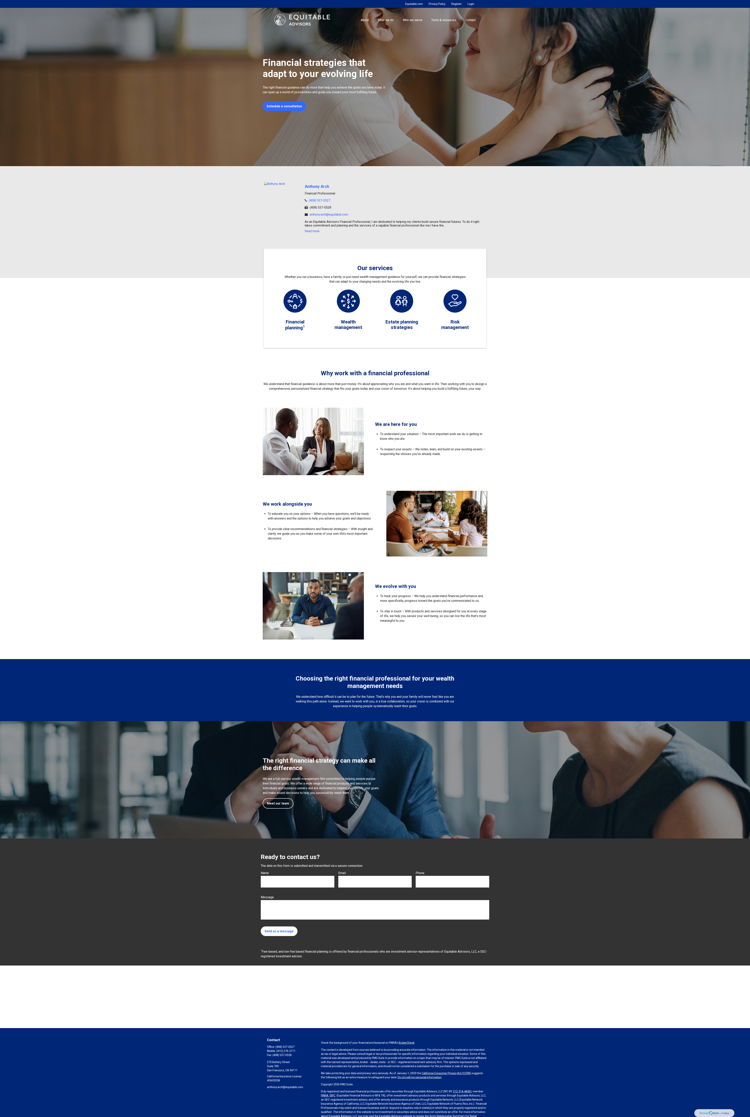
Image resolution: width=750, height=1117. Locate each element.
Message (267, 897)
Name (265, 873)
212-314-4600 (462, 1091)
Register (456, 3)
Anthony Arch (317, 186)
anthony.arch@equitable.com (329, 214)
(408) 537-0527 (319, 200)
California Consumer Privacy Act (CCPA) (446, 1073)
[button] (364, 19)
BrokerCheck (406, 1042)
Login (471, 3)
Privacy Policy (437, 3)
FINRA (324, 1095)
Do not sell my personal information (419, 1077)
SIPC (332, 1095)
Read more (312, 231)
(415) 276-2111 (286, 1051)
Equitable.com (414, 3)
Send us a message (279, 931)
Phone (420, 873)
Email (342, 873)
